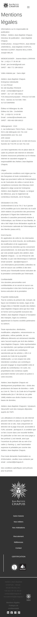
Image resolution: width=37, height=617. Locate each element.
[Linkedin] (8, 612)
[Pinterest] (19, 612)
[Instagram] (15, 612)
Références (18, 542)
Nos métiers (18, 522)
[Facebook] (11, 612)
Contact (18, 548)
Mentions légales (13, 603)
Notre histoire (18, 516)
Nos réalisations (18, 528)
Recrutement (18, 536)
